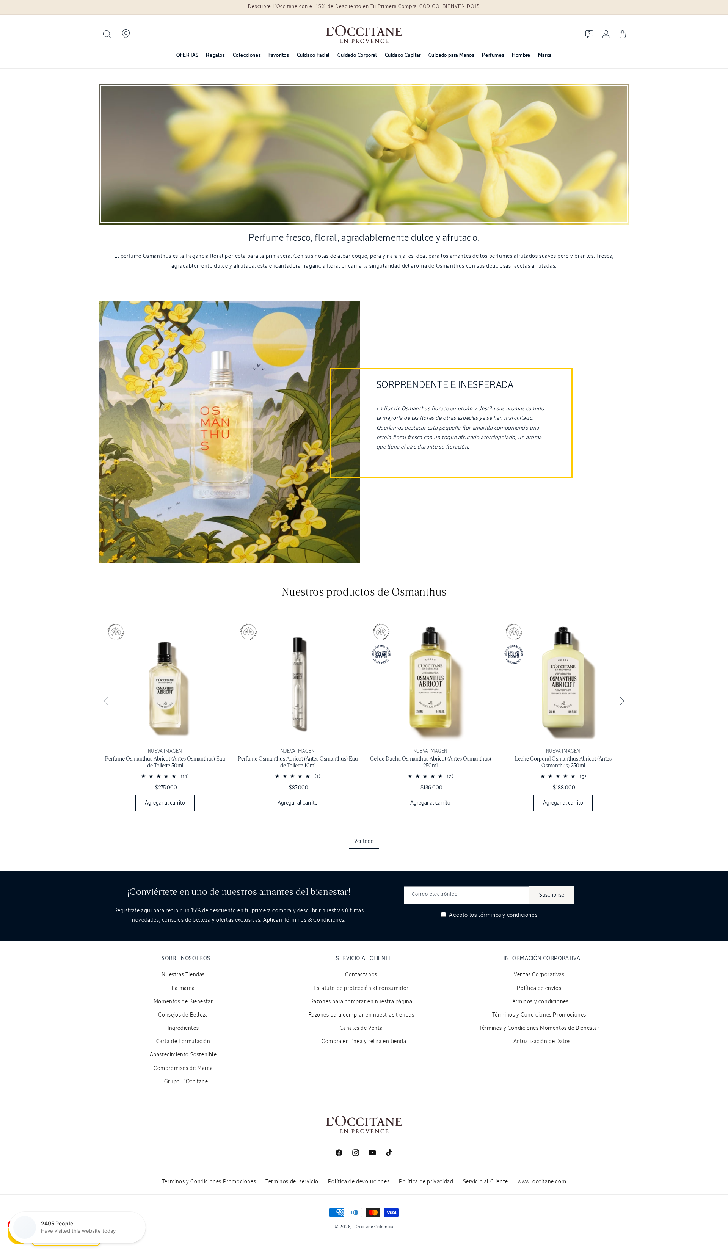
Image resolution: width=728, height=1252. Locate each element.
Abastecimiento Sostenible (183, 1054)
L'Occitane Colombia (373, 1227)
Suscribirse (551, 895)
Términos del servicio (291, 1182)
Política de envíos (539, 988)
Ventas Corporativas (539, 974)
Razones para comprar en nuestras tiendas (361, 1015)
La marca (183, 988)
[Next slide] (621, 701)
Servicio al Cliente (485, 1182)
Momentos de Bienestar (183, 1001)
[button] (107, 34)
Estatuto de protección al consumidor (361, 988)
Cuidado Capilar (403, 55)
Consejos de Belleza (183, 1015)
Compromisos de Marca (183, 1068)
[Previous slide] (106, 701)
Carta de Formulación (183, 1041)
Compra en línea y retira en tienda (364, 1041)
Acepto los (492, 915)
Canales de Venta (361, 1028)
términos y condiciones (507, 915)
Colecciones (247, 55)
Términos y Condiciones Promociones (539, 1015)
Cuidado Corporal (357, 55)
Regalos (215, 55)
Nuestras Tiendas (183, 974)
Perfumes (493, 55)
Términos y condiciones (539, 1001)
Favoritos (278, 55)
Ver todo (364, 841)
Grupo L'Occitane (186, 1081)
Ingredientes (183, 1028)
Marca (545, 55)
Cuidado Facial (313, 55)
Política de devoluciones (358, 1182)
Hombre (521, 55)
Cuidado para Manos (451, 55)
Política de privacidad (426, 1182)
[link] (164, 716)
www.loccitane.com (542, 1182)
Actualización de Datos (542, 1041)
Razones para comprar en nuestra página (361, 1001)
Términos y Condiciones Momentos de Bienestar (539, 1028)
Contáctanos (361, 974)
